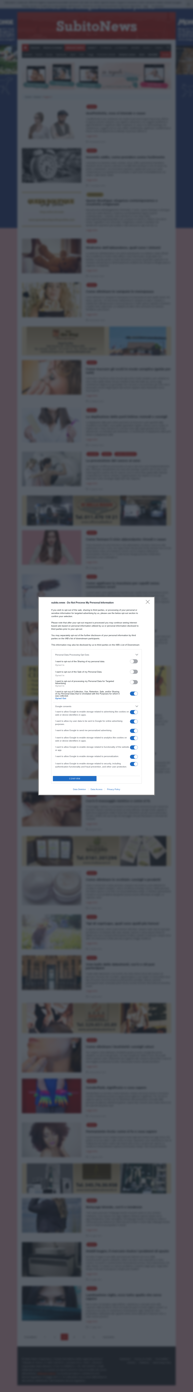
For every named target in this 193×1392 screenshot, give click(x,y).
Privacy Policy (113, 789)
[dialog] (96, 696)
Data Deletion (79, 789)
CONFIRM (74, 779)
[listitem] (96, 654)
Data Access (96, 789)
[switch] (134, 661)
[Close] (149, 603)
